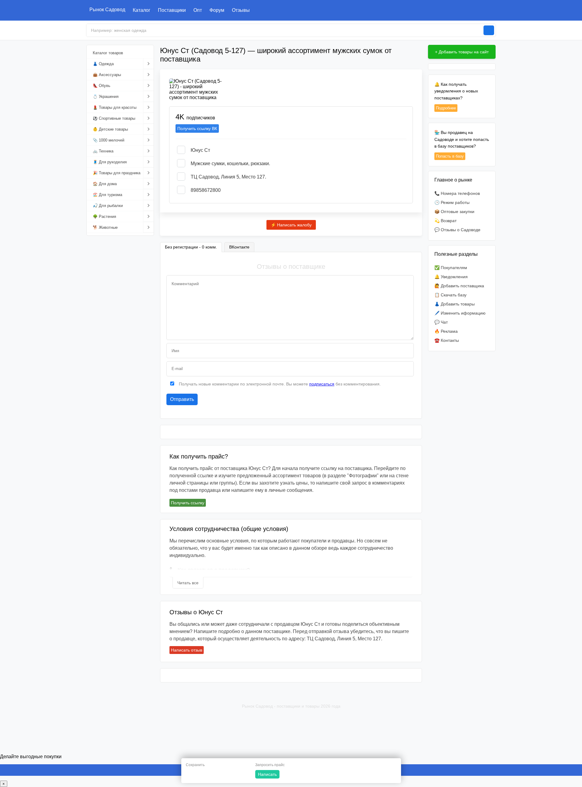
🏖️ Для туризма (107, 194)
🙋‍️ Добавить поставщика (459, 285)
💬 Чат (441, 322)
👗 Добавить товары (454, 304)
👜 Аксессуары (107, 74)
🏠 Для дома (105, 184)
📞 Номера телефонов (457, 193)
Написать (267, 774)
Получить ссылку (187, 502)
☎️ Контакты (446, 340)
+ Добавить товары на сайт (462, 51)
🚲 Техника (103, 151)
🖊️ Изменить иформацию (460, 313)
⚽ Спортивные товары (114, 118)
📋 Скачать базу (450, 294)
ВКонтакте (239, 247)
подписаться (321, 384)
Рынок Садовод (107, 9)
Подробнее (446, 108)
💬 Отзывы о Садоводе (457, 229)
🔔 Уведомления (451, 276)
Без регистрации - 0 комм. (191, 247)
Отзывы (241, 10)
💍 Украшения (106, 96)
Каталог (141, 10)
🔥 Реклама (446, 331)
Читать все (188, 582)
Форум (216, 10)
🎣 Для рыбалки (108, 205)
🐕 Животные (105, 227)
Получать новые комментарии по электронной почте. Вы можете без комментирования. (279, 384)
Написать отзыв (186, 650)
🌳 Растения (104, 216)
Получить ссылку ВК (197, 128)
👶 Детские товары (110, 129)
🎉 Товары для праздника (116, 173)
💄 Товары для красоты (114, 107)
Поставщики (172, 10)
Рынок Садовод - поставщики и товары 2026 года (291, 706)
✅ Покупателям (450, 267)
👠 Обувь (101, 85)
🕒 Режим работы (452, 202)
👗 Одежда (103, 64)
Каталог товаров (108, 53)
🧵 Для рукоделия (110, 162)
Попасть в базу (450, 156)
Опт (197, 10)
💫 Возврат (445, 220)
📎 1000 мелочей (108, 140)
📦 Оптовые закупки (454, 211)
